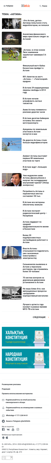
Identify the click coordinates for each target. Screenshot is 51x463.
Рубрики (9, 6)
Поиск (44, 6)
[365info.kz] (25, 5)
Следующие (39, 317)
